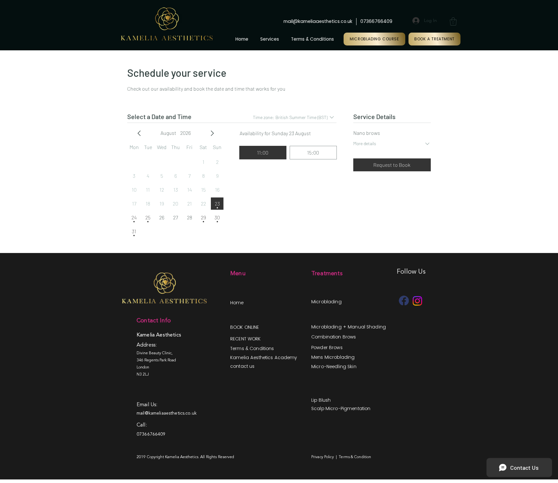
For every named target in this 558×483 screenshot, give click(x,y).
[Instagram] (417, 301)
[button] (453, 21)
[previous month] (139, 133)
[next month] (212, 133)
